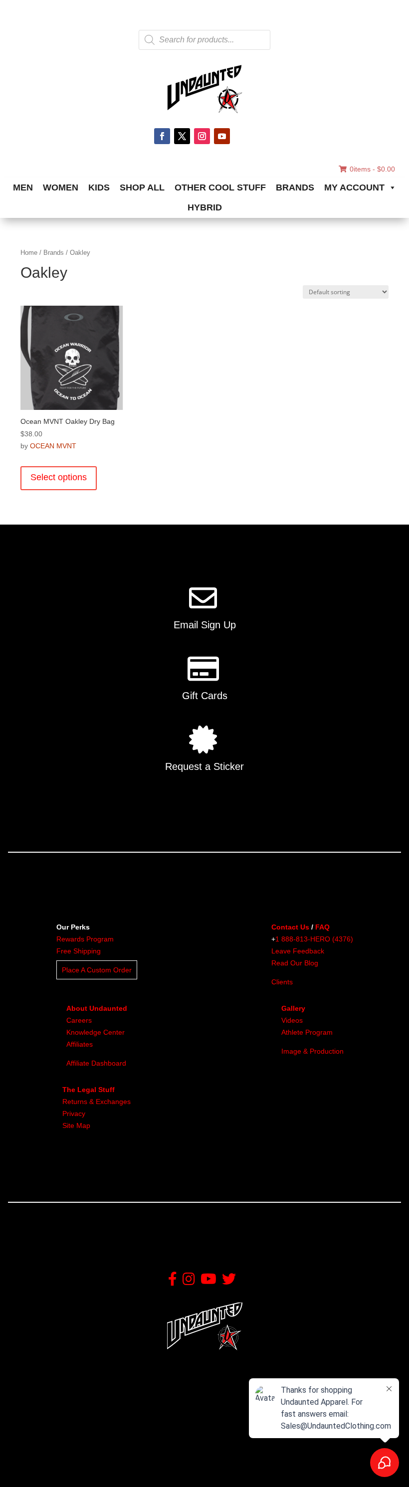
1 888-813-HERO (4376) (314, 939)
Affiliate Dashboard (96, 1063)
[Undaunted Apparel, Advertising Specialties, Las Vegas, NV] (62, 1458)
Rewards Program (85, 939)
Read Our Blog (294, 963)
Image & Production (312, 1051)
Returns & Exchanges (96, 1102)
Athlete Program (307, 1032)
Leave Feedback (297, 951)
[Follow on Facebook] (162, 136)
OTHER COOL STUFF (220, 187)
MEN (23, 187)
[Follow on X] (182, 136)
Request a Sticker (204, 766)
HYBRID (205, 207)
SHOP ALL (142, 187)
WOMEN (60, 187)
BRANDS (295, 187)
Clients (282, 982)
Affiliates (79, 1044)
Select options (58, 477)
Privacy (73, 1113)
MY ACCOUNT (354, 187)
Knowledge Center (95, 1032)
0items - (372, 169)
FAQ (322, 927)
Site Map (76, 1125)
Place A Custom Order (97, 970)
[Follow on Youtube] (222, 136)
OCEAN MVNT (53, 446)
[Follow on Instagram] (202, 136)
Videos (292, 1020)
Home (28, 252)
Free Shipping (78, 951)
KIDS (99, 187)
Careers (79, 1020)
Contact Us (290, 927)
